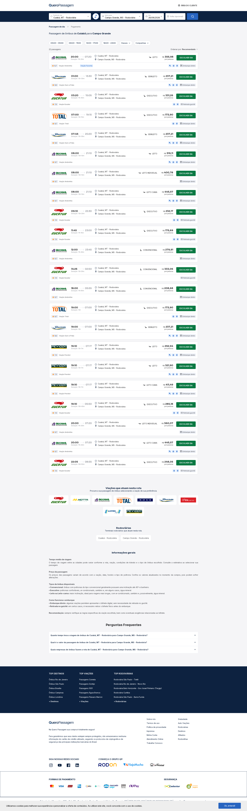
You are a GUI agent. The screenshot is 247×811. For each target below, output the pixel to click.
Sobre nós (151, 719)
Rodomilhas (183, 739)
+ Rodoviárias (120, 701)
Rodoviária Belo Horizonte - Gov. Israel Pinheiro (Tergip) (138, 688)
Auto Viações (183, 723)
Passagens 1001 (86, 688)
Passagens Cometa (87, 679)
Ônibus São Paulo (56, 684)
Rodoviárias (183, 727)
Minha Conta (152, 735)
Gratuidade (182, 719)
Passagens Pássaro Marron (90, 697)
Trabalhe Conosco (154, 743)
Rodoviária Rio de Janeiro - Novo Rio (130, 684)
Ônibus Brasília (55, 688)
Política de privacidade (156, 727)
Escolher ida (186, 58)
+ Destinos (54, 701)
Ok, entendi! (229, 805)
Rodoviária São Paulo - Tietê (126, 679)
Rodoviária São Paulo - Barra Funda (129, 697)
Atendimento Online (155, 739)
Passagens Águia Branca (89, 693)
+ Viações (83, 701)
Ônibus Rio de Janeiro (58, 679)
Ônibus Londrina (56, 697)
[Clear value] (161, 16)
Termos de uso (153, 723)
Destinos (181, 731)
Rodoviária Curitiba (122, 693)
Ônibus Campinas (56, 693)
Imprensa (150, 731)
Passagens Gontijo (87, 684)
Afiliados (181, 735)
